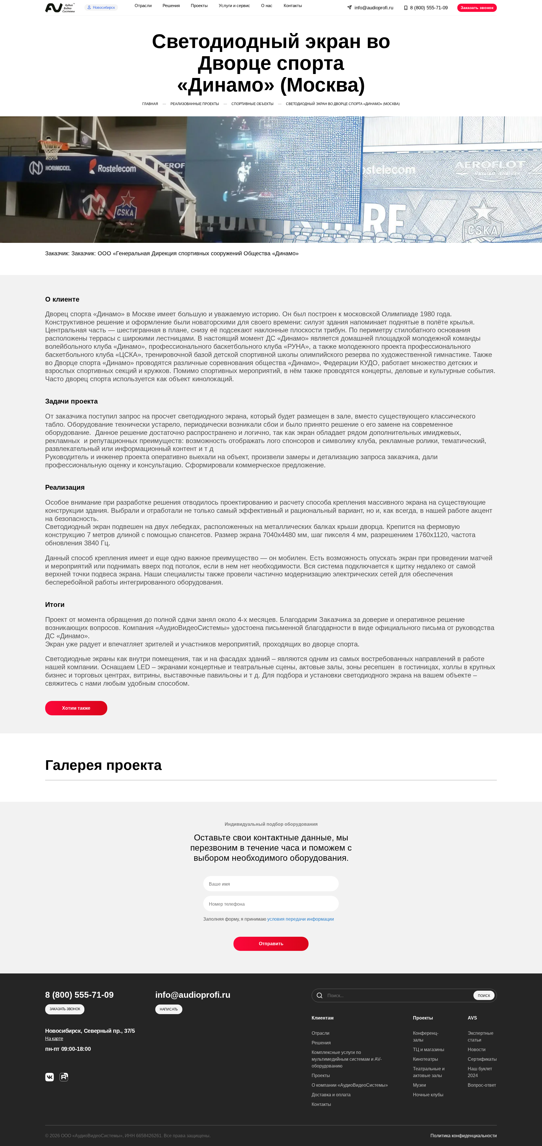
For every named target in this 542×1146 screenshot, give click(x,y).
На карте (54, 1038)
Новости (477, 1049)
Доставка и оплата (331, 1094)
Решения (321, 1042)
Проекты (321, 1075)
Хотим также (76, 708)
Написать (169, 1009)
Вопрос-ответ (482, 1085)
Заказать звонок (477, 7)
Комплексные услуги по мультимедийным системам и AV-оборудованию (347, 1059)
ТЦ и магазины (428, 1049)
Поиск (484, 996)
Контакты (321, 1104)
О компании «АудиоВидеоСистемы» (350, 1085)
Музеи (419, 1085)
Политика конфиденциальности (463, 1135)
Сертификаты (482, 1059)
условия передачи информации (300, 919)
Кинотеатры (425, 1059)
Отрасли (320, 1033)
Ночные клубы (428, 1094)
